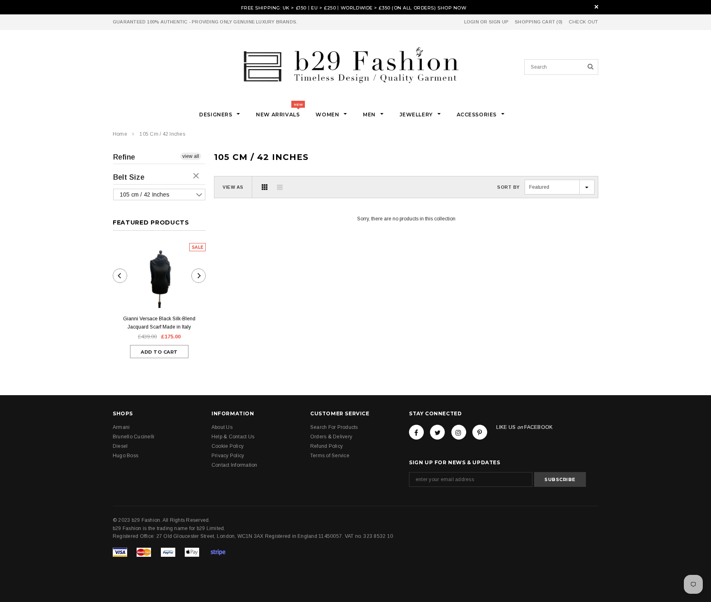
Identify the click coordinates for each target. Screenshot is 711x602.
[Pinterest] (479, 432)
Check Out (583, 22)
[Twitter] (437, 432)
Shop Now (451, 8)
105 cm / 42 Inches (162, 134)
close (596, 7)
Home (120, 134)
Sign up (499, 21)
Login (471, 21)
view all (190, 156)
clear (197, 176)
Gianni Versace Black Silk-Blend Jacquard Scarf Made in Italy (159, 323)
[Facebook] (416, 432)
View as (233, 187)
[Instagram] (458, 432)
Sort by (508, 187)
